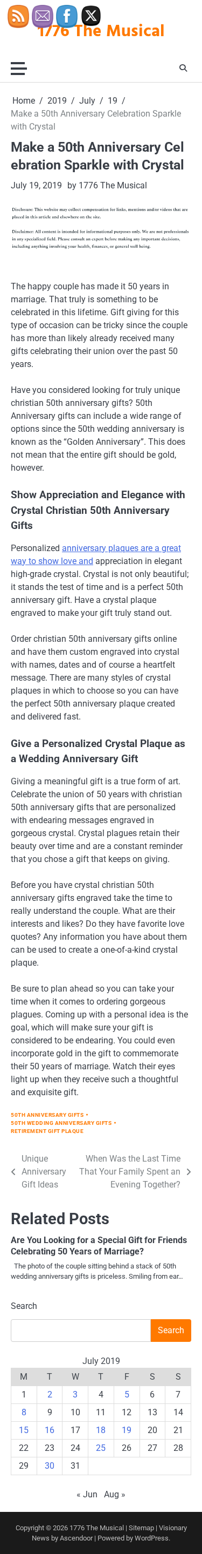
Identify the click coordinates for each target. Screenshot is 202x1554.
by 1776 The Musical (107, 185)
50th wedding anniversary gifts (61, 1123)
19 (126, 1430)
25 (101, 1448)
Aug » (115, 1494)
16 (49, 1430)
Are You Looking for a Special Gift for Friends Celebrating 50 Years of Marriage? (99, 1246)
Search (24, 1306)
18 (101, 1430)
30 (49, 1466)
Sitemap (141, 1528)
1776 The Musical (96, 1528)
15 (24, 1430)
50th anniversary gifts (47, 1115)
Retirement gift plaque (47, 1131)
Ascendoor (76, 1538)
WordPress (152, 1538)
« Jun (86, 1494)
